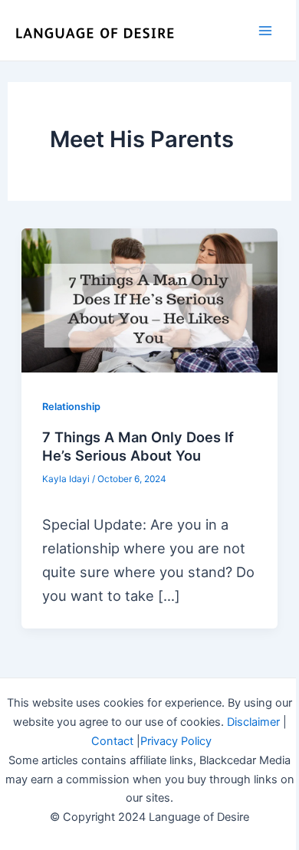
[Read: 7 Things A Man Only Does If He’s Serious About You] (149, 300)
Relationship (71, 406)
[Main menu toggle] (266, 30)
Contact (112, 741)
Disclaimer (253, 722)
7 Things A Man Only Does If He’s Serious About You (138, 446)
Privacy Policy (176, 741)
